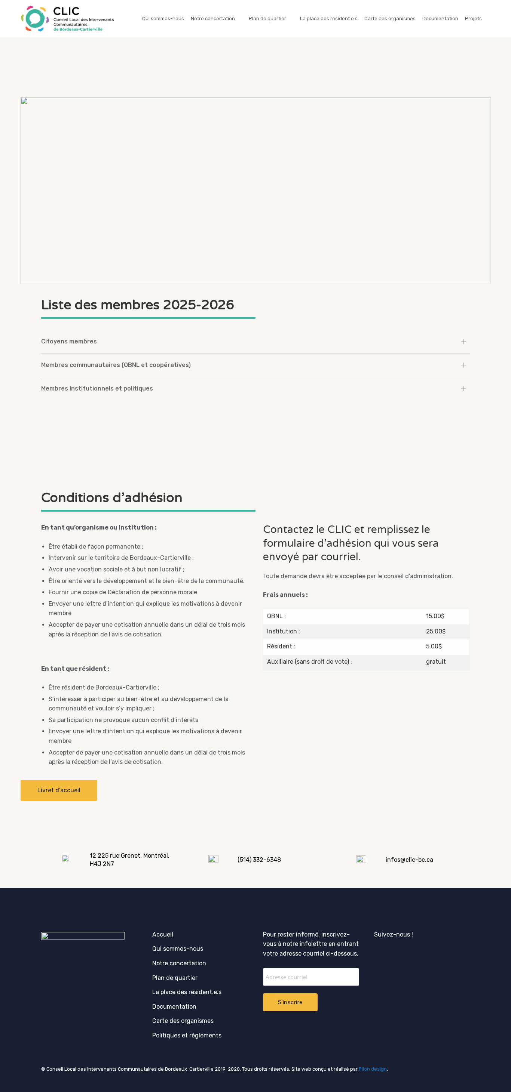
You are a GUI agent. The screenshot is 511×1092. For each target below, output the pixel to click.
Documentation (440, 18)
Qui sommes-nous (163, 18)
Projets (473, 18)
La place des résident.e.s (329, 18)
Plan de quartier (267, 18)
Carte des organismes (390, 18)
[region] (255, 190)
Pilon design (373, 1069)
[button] (59, 790)
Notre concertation (213, 18)
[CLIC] (67, 19)
